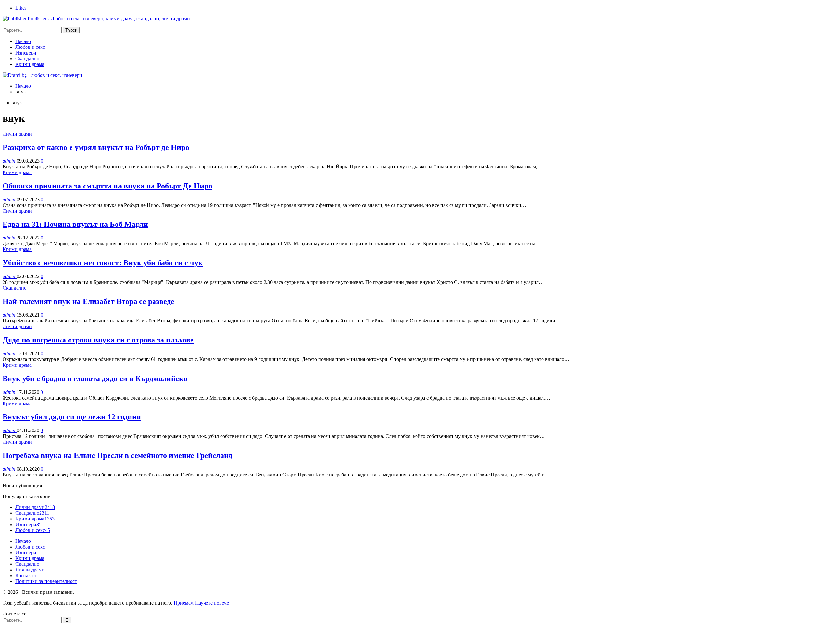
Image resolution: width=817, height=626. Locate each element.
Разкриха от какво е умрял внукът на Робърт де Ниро (96, 147)
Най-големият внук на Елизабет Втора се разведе (88, 301)
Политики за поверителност (46, 581)
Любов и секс (30, 47)
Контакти (25, 575)
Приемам (184, 603)
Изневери (25, 52)
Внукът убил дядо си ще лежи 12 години (72, 417)
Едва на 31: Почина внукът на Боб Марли (75, 224)
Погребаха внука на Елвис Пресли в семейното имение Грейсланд (117, 455)
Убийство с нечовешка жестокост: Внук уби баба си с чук (103, 263)
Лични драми (17, 133)
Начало (23, 41)
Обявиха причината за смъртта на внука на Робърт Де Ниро (107, 186)
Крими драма (29, 64)
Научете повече (212, 603)
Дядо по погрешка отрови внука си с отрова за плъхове (98, 340)
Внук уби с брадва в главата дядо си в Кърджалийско (95, 378)
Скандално (27, 58)
